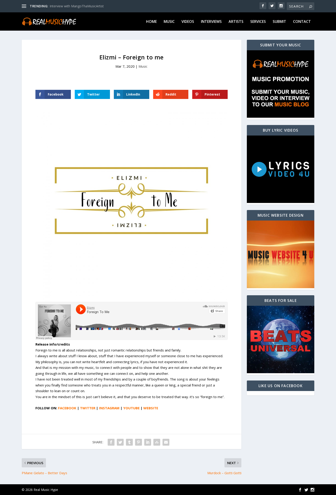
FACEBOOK (67, 408)
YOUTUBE (131, 408)
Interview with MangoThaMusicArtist (77, 6)
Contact (302, 22)
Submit (279, 22)
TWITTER (87, 408)
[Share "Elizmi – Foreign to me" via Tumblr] (129, 442)
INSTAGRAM (109, 408)
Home (151, 22)
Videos (187, 22)
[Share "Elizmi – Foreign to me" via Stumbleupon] (156, 442)
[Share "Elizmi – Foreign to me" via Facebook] (111, 442)
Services (258, 22)
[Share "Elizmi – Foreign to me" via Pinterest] (138, 442)
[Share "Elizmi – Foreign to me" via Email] (166, 442)
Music (169, 22)
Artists (236, 22)
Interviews (211, 22)
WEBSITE (150, 408)
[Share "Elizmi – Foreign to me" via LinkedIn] (147, 442)
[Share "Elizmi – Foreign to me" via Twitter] (120, 442)
